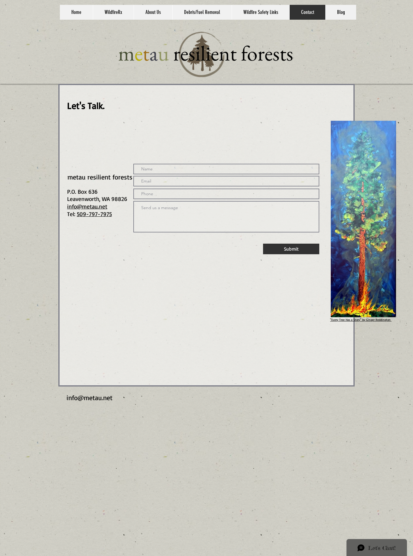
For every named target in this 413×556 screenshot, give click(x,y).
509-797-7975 (94, 214)
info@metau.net (89, 397)
